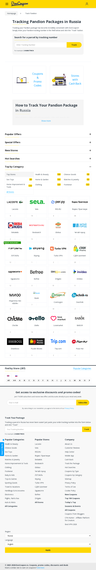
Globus (37, 467)
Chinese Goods (11, 448)
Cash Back (69, 459)
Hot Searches (70, 467)
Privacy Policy (69, 408)
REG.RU (38, 452)
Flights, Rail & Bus (12, 498)
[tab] (8, 375)
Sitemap (68, 479)
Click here (40, 568)
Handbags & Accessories (15, 490)
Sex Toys (8, 452)
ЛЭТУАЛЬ (39, 475)
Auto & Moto (10, 502)
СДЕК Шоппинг (41, 487)
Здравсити (39, 490)
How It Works (2, 449)
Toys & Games (11, 479)
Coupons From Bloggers (74, 514)
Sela (36, 448)
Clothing (8, 467)
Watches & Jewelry (12, 459)
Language (9, 540)
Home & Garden (11, 455)
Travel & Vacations (12, 487)
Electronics (9, 494)
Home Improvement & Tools (16, 463)
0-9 (14, 380)
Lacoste (38, 444)
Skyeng (37, 479)
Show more (46, 121)
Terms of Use (70, 487)
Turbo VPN (39, 483)
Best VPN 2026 (71, 524)
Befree (37, 494)
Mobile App (69, 455)
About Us (68, 444)
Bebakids (38, 459)
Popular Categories (82, 368)
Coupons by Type (72, 471)
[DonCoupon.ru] (16, 4)
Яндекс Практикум (42, 455)
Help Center (69, 452)
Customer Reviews (72, 448)
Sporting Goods (11, 483)
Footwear (9, 471)
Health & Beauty (11, 444)
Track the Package (72, 463)
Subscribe (82, 402)
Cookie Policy (70, 490)
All (9, 380)
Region (7, 531)
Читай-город (40, 471)
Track (74, 45)
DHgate (38, 498)
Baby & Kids (9, 475)
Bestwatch (39, 463)
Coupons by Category (73, 475)
